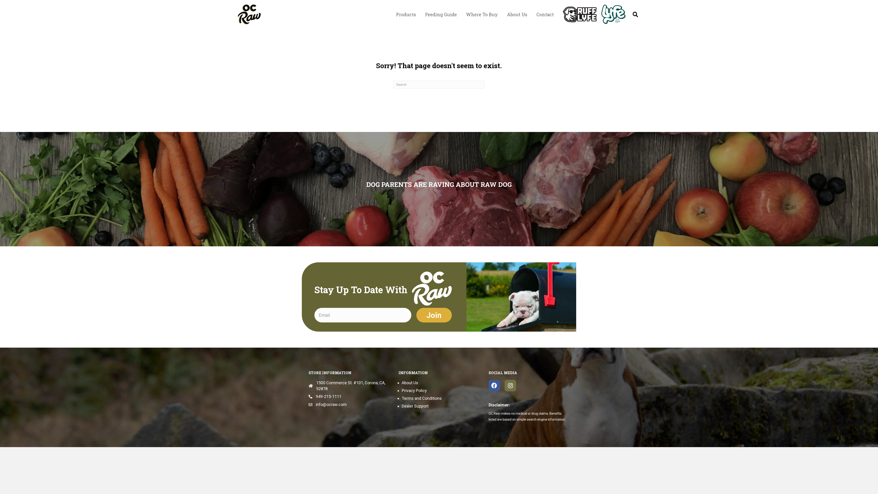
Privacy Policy (414, 390)
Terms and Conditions (422, 398)
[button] (635, 14)
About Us (410, 382)
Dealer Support (415, 406)
